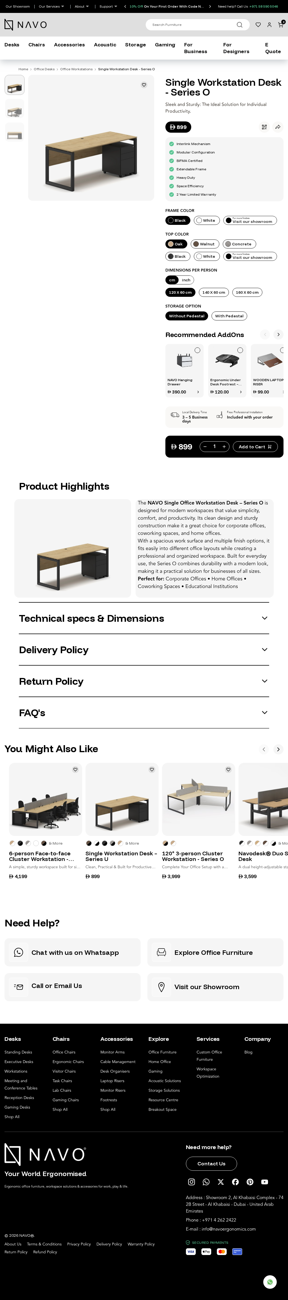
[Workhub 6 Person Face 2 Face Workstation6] (20, 843)
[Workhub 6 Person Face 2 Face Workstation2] (28, 843)
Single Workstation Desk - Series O (126, 69)
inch (186, 279)
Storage (135, 44)
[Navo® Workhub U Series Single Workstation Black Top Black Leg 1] (104, 843)
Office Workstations (76, 69)
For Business (195, 48)
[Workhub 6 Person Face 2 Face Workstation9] (12, 843)
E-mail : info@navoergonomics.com (221, 1229)
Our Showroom (18, 6)
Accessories (69, 44)
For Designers (236, 48)
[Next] (278, 334)
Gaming (165, 44)
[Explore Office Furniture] (215, 952)
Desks (11, 44)
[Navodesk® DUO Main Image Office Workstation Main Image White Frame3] (257, 843)
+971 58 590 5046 (263, 6)
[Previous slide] (125, 6)
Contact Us (211, 1163)
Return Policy (16, 1252)
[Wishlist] (258, 25)
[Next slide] (210, 6)
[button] (184, 370)
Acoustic (105, 44)
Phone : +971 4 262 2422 (211, 1220)
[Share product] (278, 127)
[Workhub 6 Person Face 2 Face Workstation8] (44, 843)
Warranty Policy (141, 1244)
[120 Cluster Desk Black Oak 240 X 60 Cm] (165, 843)
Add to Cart (252, 446)
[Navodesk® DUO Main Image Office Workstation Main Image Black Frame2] (273, 843)
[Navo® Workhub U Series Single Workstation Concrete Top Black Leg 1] (112, 843)
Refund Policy (45, 1252)
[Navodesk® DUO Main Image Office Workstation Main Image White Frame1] (242, 843)
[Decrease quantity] (204, 447)
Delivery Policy (109, 1244)
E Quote (273, 48)
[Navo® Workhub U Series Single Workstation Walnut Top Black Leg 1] (89, 843)
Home (23, 69)
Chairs (36, 44)
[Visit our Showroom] (215, 987)
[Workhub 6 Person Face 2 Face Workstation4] (36, 843)
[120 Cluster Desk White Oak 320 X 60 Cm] (173, 843)
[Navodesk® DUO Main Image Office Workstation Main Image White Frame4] (265, 843)
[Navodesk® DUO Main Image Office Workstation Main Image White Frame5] (250, 843)
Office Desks (44, 69)
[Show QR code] (264, 127)
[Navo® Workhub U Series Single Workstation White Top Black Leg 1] (97, 843)
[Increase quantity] (224, 447)
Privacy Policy (79, 1244)
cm (172, 279)
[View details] (198, 391)
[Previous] (265, 334)
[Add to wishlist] (144, 85)
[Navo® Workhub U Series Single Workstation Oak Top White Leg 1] (120, 843)
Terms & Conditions (44, 1244)
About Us (12, 1244)
